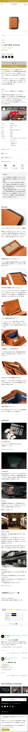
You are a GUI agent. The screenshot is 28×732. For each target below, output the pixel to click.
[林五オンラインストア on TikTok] (13, 706)
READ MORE (5, 729)
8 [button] (11, 35)
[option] (14, 1)
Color (7, 54)
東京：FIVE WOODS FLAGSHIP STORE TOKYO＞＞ (13, 547)
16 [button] (20, 35)
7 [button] (10, 35)
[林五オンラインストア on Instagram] (2, 706)
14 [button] (18, 35)
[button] (23, 653)
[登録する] (25, 699)
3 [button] (5, 35)
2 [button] (4, 35)
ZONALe (3, 42)
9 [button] (12, 35)
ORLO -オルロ (13, 125)
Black (12, 57)
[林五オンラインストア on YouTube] (5, 706)
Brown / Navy (3, 57)
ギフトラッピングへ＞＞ (7, 449)
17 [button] (21, 35)
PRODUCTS (4, 711)
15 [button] (19, 35)
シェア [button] (4, 650)
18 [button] (22, 35)
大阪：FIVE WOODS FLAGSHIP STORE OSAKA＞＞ (13, 546)
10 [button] (13, 35)
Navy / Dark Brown (6, 57)
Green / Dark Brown (9, 57)
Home (2, 40)
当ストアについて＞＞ (6, 585)
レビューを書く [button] (14, 623)
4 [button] (6, 35)
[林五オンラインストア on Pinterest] (10, 706)
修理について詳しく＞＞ (7, 509)
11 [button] (14, 35)
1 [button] (3, 35)
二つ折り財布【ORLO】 (6, 647)
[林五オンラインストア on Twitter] (7, 706)
